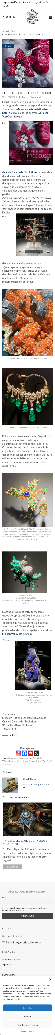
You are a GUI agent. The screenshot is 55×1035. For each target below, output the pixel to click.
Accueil (5, 31)
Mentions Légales (11, 959)
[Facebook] (3, 17)
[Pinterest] (10, 17)
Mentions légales (27, 1031)
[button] (50, 979)
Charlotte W (35, 97)
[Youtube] (14, 17)
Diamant (12, 758)
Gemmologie (35, 761)
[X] (36, 753)
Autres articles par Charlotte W (37, 786)
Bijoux (13, 31)
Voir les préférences (27, 1024)
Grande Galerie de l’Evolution (19, 172)
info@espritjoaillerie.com (27, 942)
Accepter (27, 1008)
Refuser (28, 1016)
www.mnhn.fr (10, 735)
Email (4, 897)
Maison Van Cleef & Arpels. (17, 633)
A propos (6, 964)
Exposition (22, 761)
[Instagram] (7, 17)
